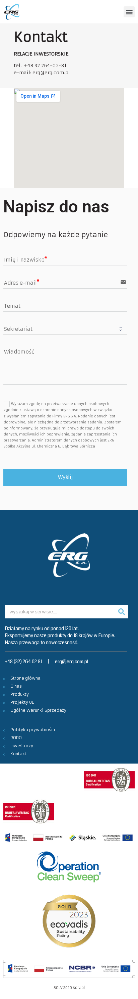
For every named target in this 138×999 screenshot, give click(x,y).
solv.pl (79, 987)
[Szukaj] (121, 611)
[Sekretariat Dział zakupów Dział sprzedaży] (65, 328)
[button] (129, 11)
